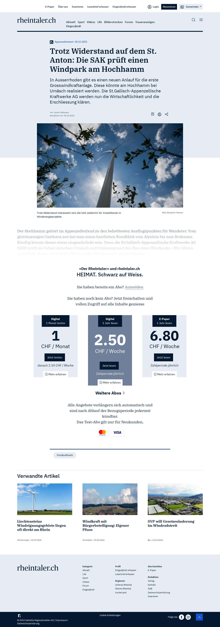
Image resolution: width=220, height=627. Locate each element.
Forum (129, 22)
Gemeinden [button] (192, 6)
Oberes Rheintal (123, 588)
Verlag (151, 580)
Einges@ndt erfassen (124, 6)
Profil (118, 566)
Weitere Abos (108, 393)
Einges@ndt (73, 26)
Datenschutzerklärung (159, 592)
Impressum (61, 620)
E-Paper (49, 6)
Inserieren (77, 6)
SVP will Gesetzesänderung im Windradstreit (171, 523)
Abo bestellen (155, 566)
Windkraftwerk (65, 455)
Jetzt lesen (109, 365)
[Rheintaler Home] (36, 19)
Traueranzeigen (145, 22)
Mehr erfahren (57, 374)
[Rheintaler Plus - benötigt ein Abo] (51, 41)
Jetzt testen (54, 357)
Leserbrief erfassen (98, 6)
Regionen (120, 580)
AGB (150, 588)
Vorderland (120, 592)
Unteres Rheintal (123, 584)
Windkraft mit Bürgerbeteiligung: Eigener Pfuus (105, 525)
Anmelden (134, 286)
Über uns (63, 6)
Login (155, 6)
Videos (91, 22)
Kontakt (152, 584)
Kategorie (87, 566)
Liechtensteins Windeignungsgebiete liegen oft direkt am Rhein (41, 525)
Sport (81, 22)
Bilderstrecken (113, 22)
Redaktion (153, 577)
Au (149, 540)
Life (99, 22)
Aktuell (70, 22)
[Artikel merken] (152, 114)
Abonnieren (169, 6)
